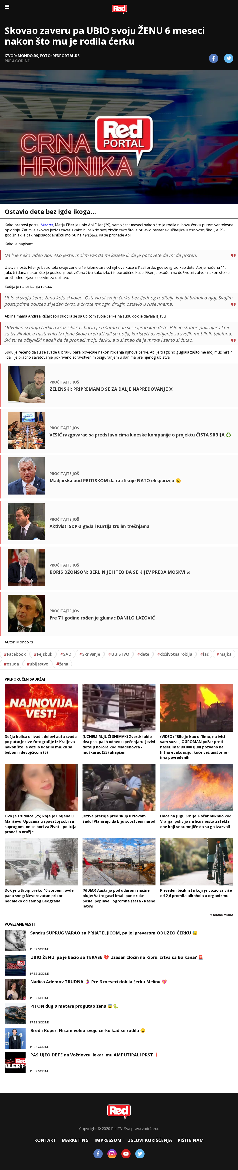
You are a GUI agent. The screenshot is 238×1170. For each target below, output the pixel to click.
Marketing (75, 1140)
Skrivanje (89, 654)
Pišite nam (191, 1140)
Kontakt (45, 1140)
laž (204, 654)
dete (143, 654)
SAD (65, 654)
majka (223, 654)
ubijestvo (37, 664)
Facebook (15, 654)
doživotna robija (174, 654)
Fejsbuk (43, 654)
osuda (11, 664)
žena (62, 664)
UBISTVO (118, 654)
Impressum (108, 1140)
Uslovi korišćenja (149, 1140)
